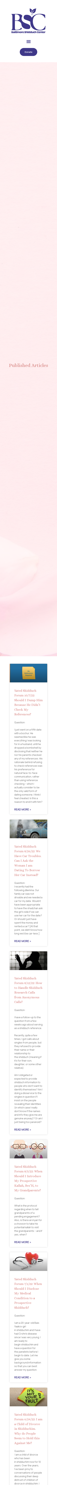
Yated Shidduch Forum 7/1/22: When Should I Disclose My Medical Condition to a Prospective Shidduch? (28, 1293)
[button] (28, 41)
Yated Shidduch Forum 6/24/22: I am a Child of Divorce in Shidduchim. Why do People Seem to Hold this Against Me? (28, 1429)
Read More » (22, 809)
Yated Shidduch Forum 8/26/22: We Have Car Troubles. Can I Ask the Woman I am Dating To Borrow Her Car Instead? (27, 861)
